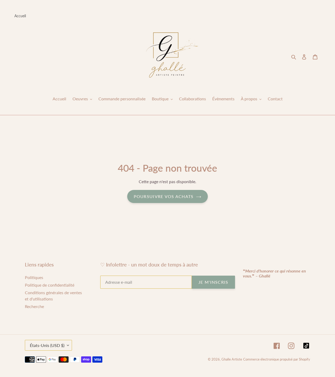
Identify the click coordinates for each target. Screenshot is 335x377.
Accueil (20, 16)
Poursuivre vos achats (164, 196)
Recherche (34, 306)
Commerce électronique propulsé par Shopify (276, 359)
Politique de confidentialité (49, 284)
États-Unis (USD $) (47, 345)
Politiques (34, 277)
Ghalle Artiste (231, 359)
